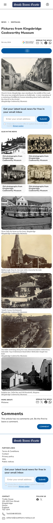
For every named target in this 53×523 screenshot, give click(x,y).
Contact (5, 454)
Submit (43, 119)
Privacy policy (8, 456)
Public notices (8, 461)
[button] (5, 4)
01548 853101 (15, 514)
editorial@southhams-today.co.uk (20, 518)
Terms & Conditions (10, 451)
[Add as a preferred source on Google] (28, 42)
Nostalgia (15, 22)
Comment (44, 426)
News (3, 22)
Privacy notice (18, 126)
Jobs (4, 459)
